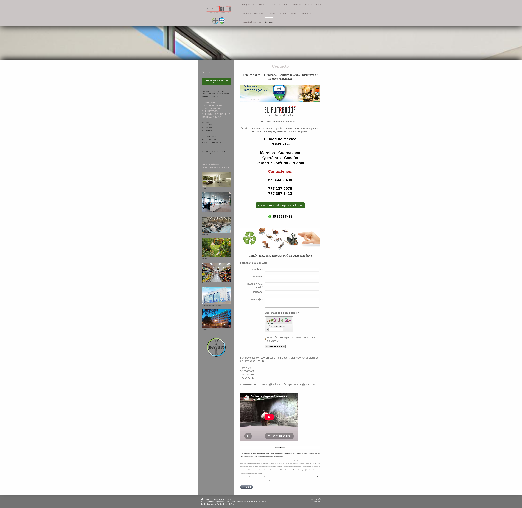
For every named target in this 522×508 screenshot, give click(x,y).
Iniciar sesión (316, 499)
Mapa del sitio (226, 500)
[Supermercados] (216, 272)
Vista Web (317, 501)
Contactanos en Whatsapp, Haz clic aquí (280, 205)
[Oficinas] (216, 202)
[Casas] (216, 179)
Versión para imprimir (212, 500)
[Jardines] (216, 247)
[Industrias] (216, 225)
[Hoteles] (216, 318)
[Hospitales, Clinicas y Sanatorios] (216, 295)
